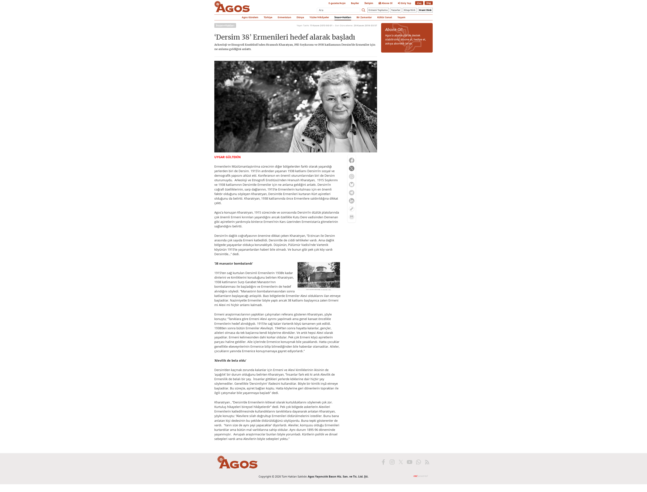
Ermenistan (284, 17)
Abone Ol (386, 3)
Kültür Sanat (384, 17)
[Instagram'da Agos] (392, 462)
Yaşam (401, 17)
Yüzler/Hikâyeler (319, 17)
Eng (428, 3)
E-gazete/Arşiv (337, 3)
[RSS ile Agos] (427, 462)
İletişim (368, 3)
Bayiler (355, 3)
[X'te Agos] (400, 462)
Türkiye (268, 17)
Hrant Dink (425, 10)
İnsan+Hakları (342, 17)
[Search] (363, 10)
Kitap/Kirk (409, 10)
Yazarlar (395, 10)
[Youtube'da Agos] (409, 462)
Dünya (300, 17)
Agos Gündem (250, 17)
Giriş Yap (405, 3)
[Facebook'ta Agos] (383, 462)
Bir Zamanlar (364, 17)
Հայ (419, 3)
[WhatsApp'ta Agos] (418, 462)
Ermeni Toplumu (378, 10)
